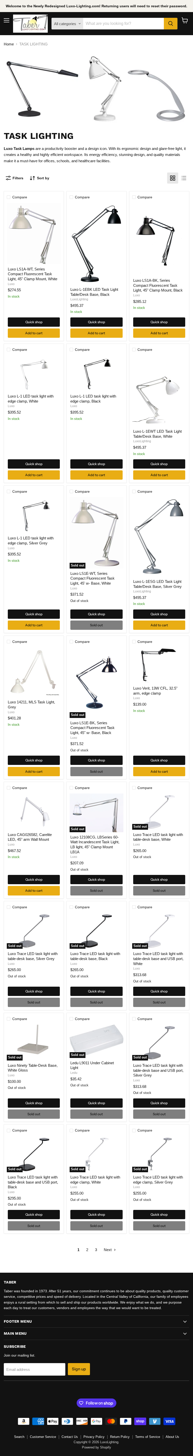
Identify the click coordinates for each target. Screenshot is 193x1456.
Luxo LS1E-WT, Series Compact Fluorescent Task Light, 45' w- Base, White (92, 578)
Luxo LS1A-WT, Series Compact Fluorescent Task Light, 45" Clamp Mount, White (32, 274)
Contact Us (70, 1437)
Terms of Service (147, 1437)
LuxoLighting (79, 299)
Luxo (11, 284)
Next (108, 1250)
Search (19, 1437)
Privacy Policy (94, 1437)
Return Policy (120, 1437)
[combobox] (123, 23)
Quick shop (33, 322)
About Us (172, 1437)
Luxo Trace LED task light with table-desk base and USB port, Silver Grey (158, 1070)
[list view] (183, 178)
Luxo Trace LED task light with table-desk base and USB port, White (158, 958)
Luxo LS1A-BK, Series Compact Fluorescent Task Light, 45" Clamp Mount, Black (158, 285)
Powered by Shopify (96, 1447)
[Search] (170, 23)
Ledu (73, 1073)
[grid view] (172, 178)
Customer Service (43, 1437)
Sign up (79, 1369)
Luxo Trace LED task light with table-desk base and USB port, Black (33, 1182)
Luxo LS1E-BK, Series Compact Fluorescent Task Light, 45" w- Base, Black (92, 728)
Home (9, 44)
